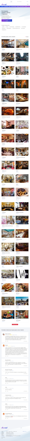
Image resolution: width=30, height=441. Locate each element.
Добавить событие (8, 432)
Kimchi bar (4, 76)
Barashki (3, 49)
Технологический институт (16, 28)
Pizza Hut (3, 320)
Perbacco (17, 225)
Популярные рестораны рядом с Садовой (7, 20)
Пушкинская (3, 28)
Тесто (17, 184)
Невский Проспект (17, 26)
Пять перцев (18, 320)
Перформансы (6, 6)
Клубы (18, 6)
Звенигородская (9, 28)
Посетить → (3, 50)
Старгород (4, 212)
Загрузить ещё (15, 324)
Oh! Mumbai (18, 252)
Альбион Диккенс (19, 239)
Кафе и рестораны (13, 6)
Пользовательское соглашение (10, 433)
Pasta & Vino (4, 239)
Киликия (3, 143)
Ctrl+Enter (3, 436)
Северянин (4, 157)
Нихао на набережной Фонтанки (7, 225)
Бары (9, 6)
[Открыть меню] (27, 4)
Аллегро (17, 130)
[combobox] (6, 1)
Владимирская (4, 29)
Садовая (3, 26)
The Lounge (4, 279)
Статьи (7, 431)
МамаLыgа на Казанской (6, 306)
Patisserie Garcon (5, 293)
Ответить (25, 341)
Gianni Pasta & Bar (19, 49)
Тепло (12, 370)
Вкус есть (17, 293)
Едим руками (4, 103)
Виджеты (12, 432)
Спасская (7, 26)
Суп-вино (3, 184)
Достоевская (23, 28)
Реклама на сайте (10, 431)
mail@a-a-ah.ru (11, 436)
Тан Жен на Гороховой (19, 143)
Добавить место (15, 431)
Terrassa (17, 306)
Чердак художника (19, 266)
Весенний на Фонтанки (6, 252)
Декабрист (4, 130)
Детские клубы (22, 6)
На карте (27, 36)
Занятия (26, 6)
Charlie (17, 76)
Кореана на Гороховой (19, 212)
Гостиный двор (24, 26)
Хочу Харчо (18, 103)
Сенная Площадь (11, 26)
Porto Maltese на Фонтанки (20, 157)
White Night (18, 279)
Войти (27, 1)
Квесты (2, 6)
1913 (2, 266)
